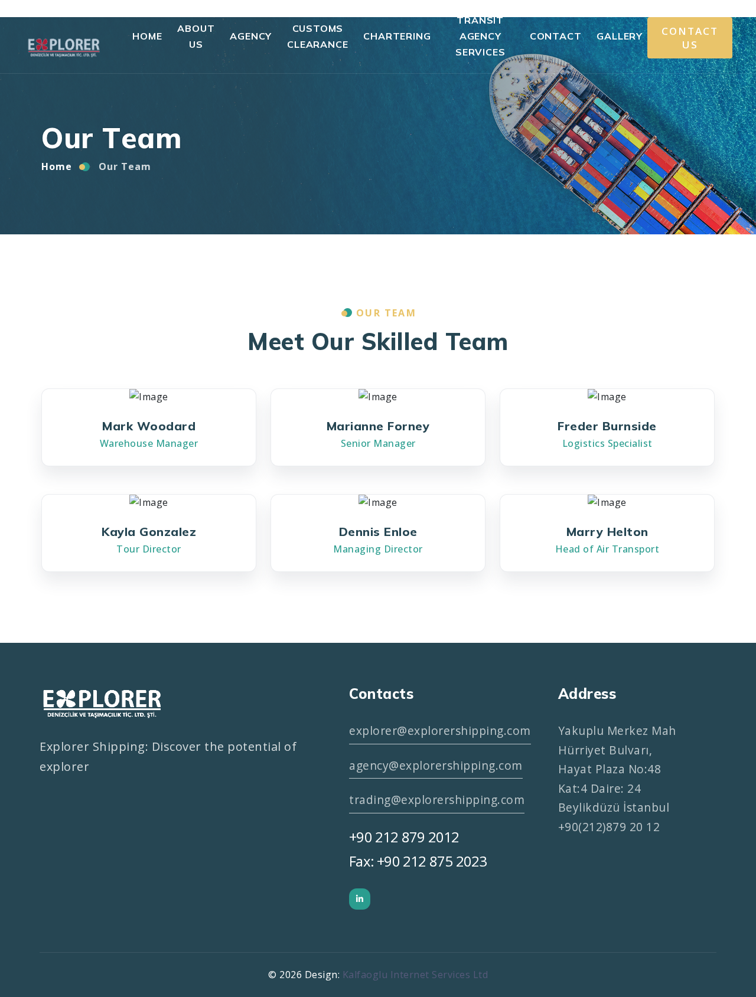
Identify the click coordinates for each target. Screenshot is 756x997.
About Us (195, 36)
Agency (251, 36)
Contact (556, 36)
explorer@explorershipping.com (440, 730)
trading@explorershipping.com (436, 800)
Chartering (397, 36)
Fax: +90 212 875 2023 (418, 861)
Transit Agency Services (480, 36)
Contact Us (690, 37)
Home (147, 36)
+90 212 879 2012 (404, 836)
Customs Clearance (317, 36)
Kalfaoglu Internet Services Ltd (415, 974)
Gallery (620, 36)
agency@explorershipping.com (436, 765)
